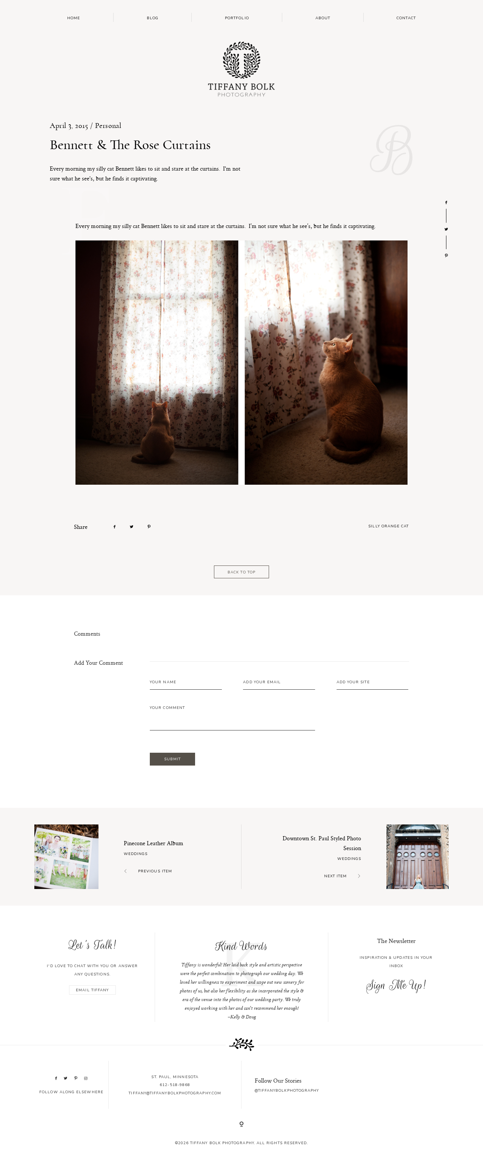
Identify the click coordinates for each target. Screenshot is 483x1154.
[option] (242, 977)
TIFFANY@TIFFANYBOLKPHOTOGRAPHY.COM (175, 1093)
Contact (406, 17)
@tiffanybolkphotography (287, 1090)
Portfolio (237, 17)
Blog (152, 17)
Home (73, 17)
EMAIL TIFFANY (92, 990)
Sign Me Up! (396, 985)
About (322, 17)
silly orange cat (388, 526)
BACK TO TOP (241, 572)
